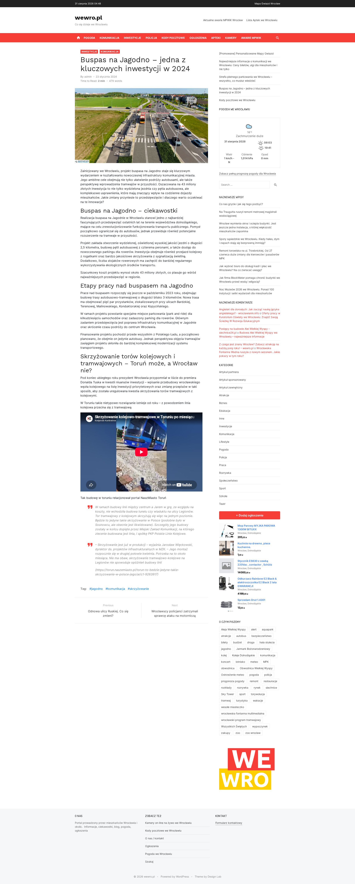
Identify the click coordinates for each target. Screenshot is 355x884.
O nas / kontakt (154, 838)
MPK (266, 661)
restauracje (270, 681)
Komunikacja (109, 37)
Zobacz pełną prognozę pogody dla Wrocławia (247, 173)
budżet (237, 642)
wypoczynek (260, 726)
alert (253, 629)
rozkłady (226, 687)
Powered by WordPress (175, 876)
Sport (222, 488)
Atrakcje (224, 395)
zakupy (225, 732)
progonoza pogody (232, 681)
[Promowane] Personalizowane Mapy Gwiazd (246, 53)
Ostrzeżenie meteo (232, 674)
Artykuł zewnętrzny (231, 387)
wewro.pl (88, 17)
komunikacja (116, 589)
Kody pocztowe (173, 37)
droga (250, 642)
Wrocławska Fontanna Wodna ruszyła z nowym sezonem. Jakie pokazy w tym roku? (249, 352)
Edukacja (224, 410)
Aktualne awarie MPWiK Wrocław (223, 20)
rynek (257, 687)
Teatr (222, 503)
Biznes (223, 403)
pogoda (254, 674)
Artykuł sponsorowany (232, 379)
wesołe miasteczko (232, 707)
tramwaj (226, 700)
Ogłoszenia (198, 37)
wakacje (258, 700)
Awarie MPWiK (251, 37)
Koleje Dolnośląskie (243, 655)
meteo (254, 661)
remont (254, 681)
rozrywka (242, 687)
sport (242, 694)
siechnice (271, 687)
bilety (224, 642)
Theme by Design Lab (208, 876)
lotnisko (240, 661)
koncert (225, 661)
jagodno (97, 589)
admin (88, 76)
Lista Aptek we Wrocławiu (261, 20)
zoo (238, 732)
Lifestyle (224, 441)
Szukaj (149, 861)
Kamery (230, 37)
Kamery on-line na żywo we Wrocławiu (168, 822)
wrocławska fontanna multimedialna (242, 713)
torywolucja (258, 694)
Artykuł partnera (229, 371)
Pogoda (89, 37)
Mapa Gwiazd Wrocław (267, 3)
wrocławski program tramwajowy (241, 719)
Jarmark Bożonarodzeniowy (253, 648)
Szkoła (223, 496)
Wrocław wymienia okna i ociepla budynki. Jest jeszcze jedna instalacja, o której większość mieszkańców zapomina (247, 227)
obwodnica (227, 668)
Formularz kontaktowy (228, 822)
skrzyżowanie (139, 589)
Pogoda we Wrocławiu (158, 853)
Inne (221, 418)
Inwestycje (132, 37)
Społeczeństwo (228, 480)
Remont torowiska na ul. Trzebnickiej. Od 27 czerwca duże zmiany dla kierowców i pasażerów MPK (249, 254)
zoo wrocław (253, 732)
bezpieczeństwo (261, 635)
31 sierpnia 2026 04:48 (88, 3)
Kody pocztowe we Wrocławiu (237, 100)
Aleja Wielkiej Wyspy (233, 629)
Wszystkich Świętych (234, 726)
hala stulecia (267, 642)
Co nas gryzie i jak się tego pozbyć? (241, 204)
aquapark (267, 629)
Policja (151, 37)
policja (268, 674)
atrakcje (226, 635)
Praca (222, 465)
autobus (241, 635)
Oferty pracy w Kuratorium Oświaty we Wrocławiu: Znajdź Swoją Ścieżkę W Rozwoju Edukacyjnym (249, 317)
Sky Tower (227, 694)
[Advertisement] (137, 666)
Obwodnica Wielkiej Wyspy (256, 668)
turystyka (242, 700)
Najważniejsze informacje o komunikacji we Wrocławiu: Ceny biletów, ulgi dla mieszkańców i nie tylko (248, 65)
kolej (224, 655)
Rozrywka (225, 472)
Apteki (216, 37)
